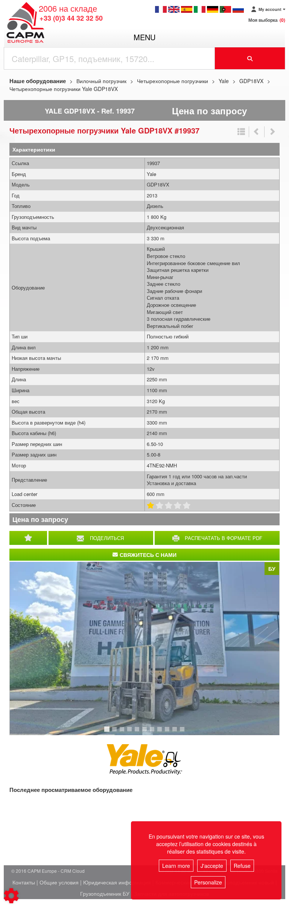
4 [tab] (130, 732)
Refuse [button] (242, 865)
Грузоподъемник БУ (104, 893)
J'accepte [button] (212, 865)
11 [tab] (185, 732)
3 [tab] (123, 732)
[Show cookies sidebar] (11, 895)
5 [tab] (138, 732)
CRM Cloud (73, 871)
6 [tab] (145, 732)
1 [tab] (108, 732)
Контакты (23, 882)
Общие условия (59, 882)
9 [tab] (168, 732)
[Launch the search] (250, 58)
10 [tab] (177, 732)
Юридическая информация (117, 882)
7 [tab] (153, 732)
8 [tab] (160, 732)
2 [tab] (115, 732)
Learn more (176, 865)
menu (144, 37)
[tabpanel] (144, 648)
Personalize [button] (208, 882)
